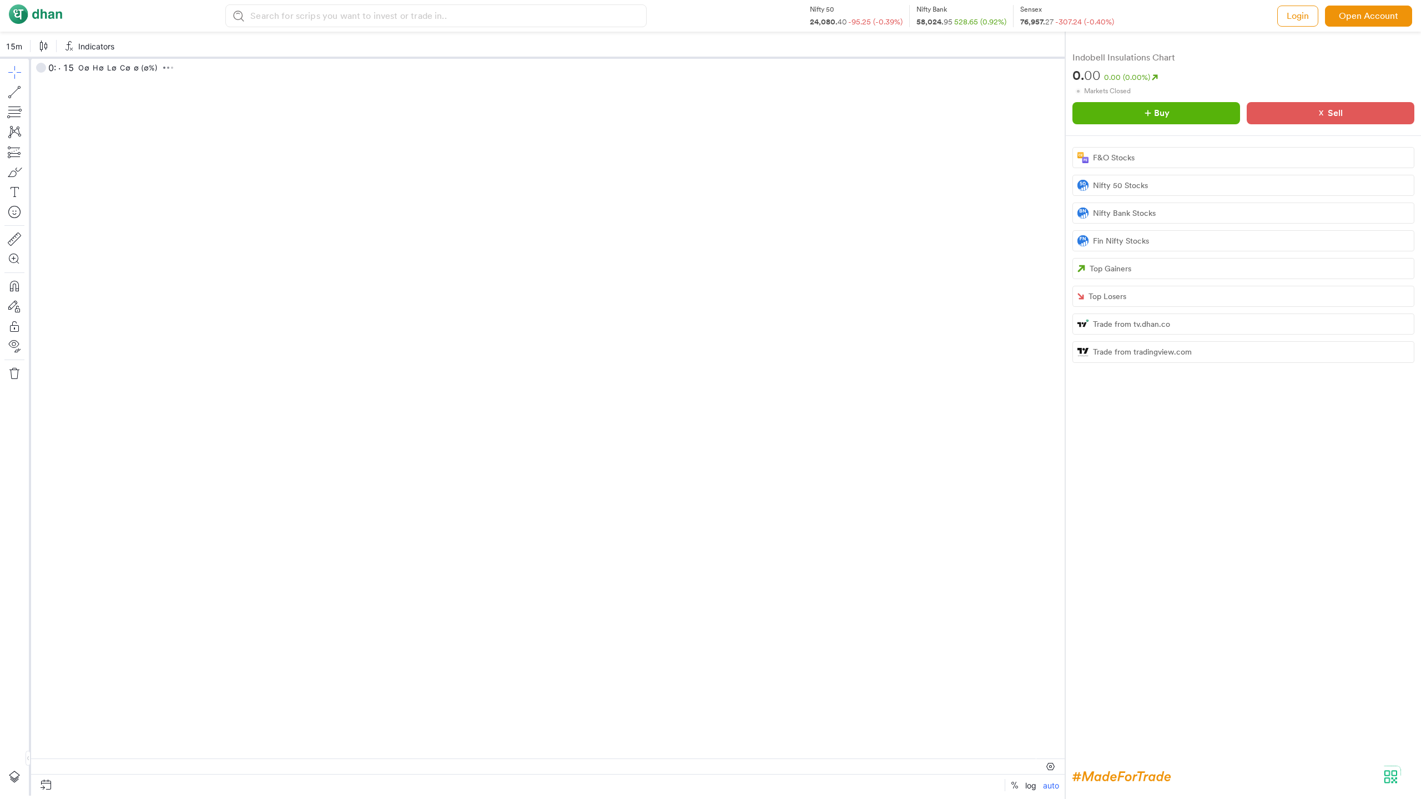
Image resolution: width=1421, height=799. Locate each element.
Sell (1335, 113)
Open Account (1368, 16)
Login (1298, 16)
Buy (1162, 113)
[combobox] (446, 16)
